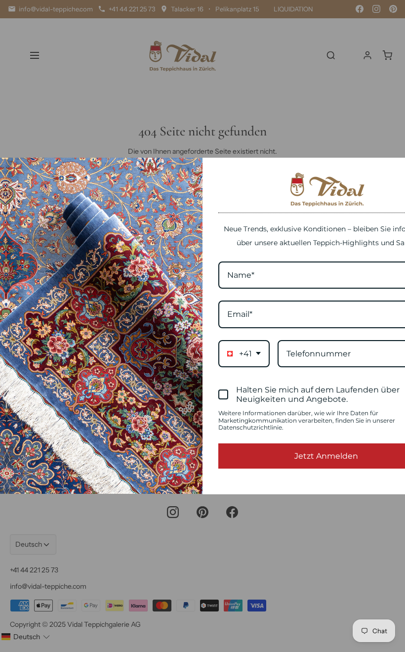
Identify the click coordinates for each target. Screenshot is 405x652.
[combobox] (244, 353)
